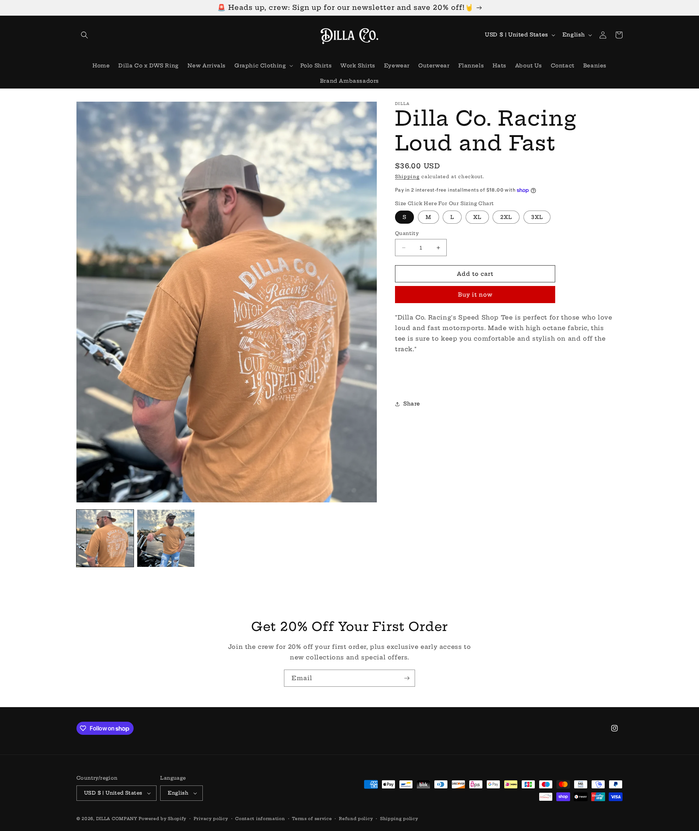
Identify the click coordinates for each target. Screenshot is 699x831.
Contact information (260, 818)
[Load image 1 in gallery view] (105, 538)
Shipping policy (399, 818)
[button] (84, 35)
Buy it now (475, 294)
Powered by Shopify (162, 818)
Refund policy (356, 818)
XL (477, 217)
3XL (537, 217)
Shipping (407, 176)
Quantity (407, 233)
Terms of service (312, 818)
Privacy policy (211, 818)
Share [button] (411, 404)
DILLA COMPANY (116, 818)
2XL (506, 217)
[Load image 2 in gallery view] (165, 538)
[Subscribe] (407, 678)
